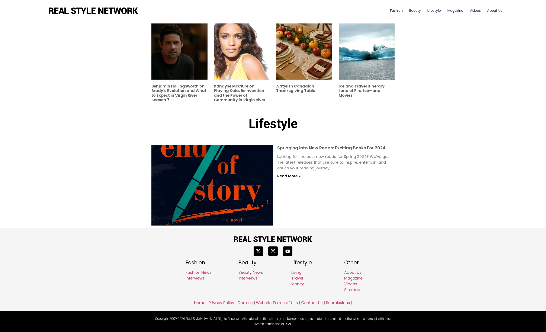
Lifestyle (434, 10)
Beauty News (250, 272)
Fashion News (199, 272)
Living (296, 272)
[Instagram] (273, 251)
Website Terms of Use (277, 302)
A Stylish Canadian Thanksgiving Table (295, 88)
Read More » (289, 176)
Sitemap (352, 289)
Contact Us (312, 302)
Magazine (455, 10)
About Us (494, 10)
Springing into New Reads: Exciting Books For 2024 (331, 148)
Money (297, 284)
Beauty (415, 10)
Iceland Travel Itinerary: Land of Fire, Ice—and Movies (362, 90)
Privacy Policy (221, 302)
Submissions (338, 302)
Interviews (195, 278)
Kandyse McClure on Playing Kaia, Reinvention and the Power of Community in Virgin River (239, 93)
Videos (475, 10)
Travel (297, 278)
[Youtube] (287, 251)
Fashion (396, 10)
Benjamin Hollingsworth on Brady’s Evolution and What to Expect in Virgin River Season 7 (178, 93)
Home (199, 302)
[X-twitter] (258, 251)
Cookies (245, 302)
